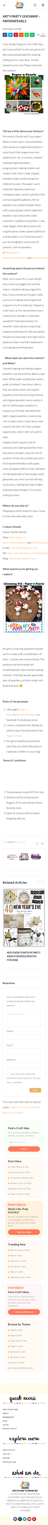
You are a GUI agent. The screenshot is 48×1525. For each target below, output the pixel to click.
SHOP (5, 1421)
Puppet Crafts (16, 1346)
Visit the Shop (24, 1232)
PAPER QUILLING (9, 1462)
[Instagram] (20, 1519)
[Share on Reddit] (21, 35)
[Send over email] (32, 35)
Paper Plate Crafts (18, 1341)
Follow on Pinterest (24, 1312)
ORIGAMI (6, 1458)
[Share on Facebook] (5, 35)
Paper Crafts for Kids (20, 1194)
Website (11, 1059)
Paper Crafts (16, 1335)
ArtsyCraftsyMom (26, 714)
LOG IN (5, 1425)
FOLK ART (7, 1454)
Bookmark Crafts (18, 1352)
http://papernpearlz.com (22, 558)
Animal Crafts (16, 1330)
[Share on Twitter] (10, 35)
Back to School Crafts (20, 1250)
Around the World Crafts (22, 1178)
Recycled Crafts (17, 1357)
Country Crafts (17, 1362)
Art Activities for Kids (20, 1172)
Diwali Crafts (16, 1255)
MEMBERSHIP (8, 1417)
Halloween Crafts (18, 1261)
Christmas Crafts (18, 1266)
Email (10, 1045)
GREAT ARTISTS (9, 1450)
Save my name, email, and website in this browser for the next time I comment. (24, 1078)
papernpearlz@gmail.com (24, 547)
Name (10, 1031)
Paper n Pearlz (14, 735)
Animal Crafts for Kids (20, 1188)
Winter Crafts (16, 1272)
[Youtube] (29, 1519)
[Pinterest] (34, 1519)
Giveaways (21, 842)
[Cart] (43, 5)
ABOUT (6, 1413)
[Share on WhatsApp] (27, 35)
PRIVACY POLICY (10, 1429)
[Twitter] (25, 1519)
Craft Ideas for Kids (19, 1167)
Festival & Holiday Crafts (21, 1368)
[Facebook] (15, 1519)
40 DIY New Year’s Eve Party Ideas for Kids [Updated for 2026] (24, 956)
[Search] (35, 5)
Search (24, 1149)
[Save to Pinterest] (16, 35)
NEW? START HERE (10, 1410)
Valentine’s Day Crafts (20, 1277)
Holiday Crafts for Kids (20, 1183)
